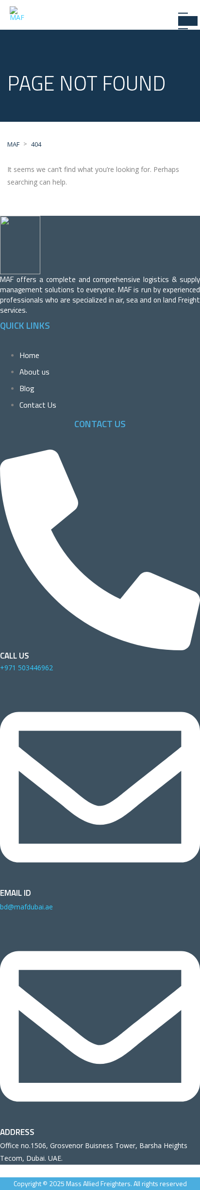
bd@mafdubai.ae (26, 906)
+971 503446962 (26, 667)
